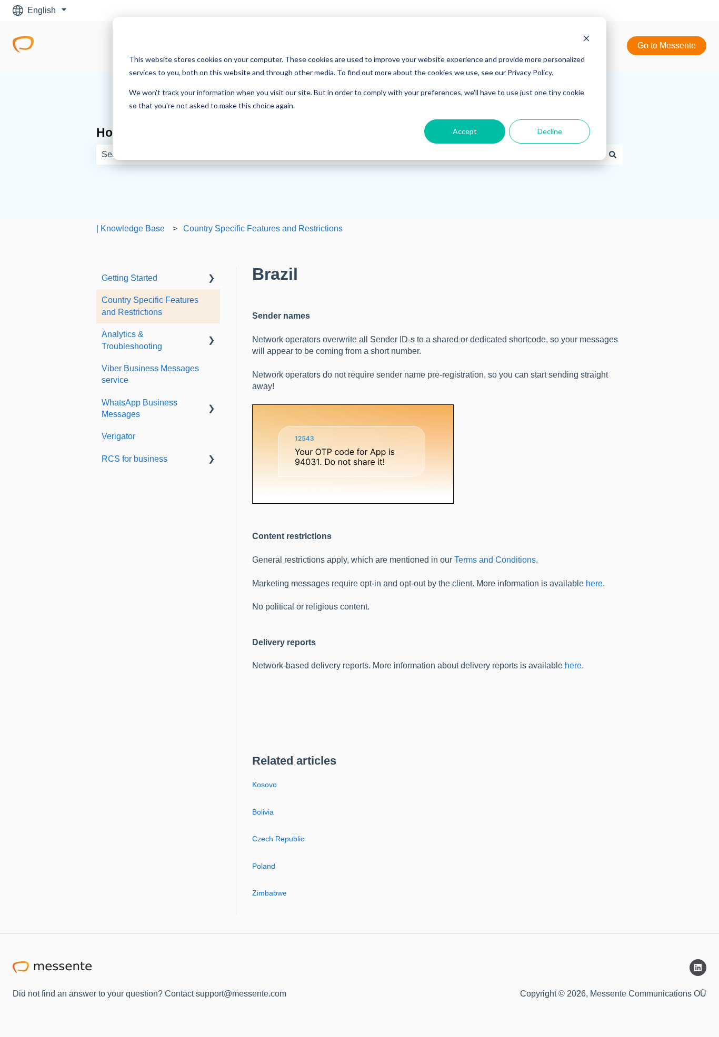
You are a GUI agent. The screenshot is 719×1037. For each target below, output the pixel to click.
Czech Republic (278, 839)
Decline (549, 131)
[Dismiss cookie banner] (586, 39)
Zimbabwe (269, 893)
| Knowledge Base (130, 228)
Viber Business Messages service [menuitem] (150, 374)
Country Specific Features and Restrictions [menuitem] (150, 306)
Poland (263, 866)
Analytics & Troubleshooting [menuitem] (132, 340)
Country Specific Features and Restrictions (263, 228)
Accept (465, 131)
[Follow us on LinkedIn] (698, 967)
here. (595, 583)
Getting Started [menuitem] (129, 277)
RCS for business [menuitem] (134, 458)
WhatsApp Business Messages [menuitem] (139, 408)
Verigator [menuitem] (118, 436)
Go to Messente (666, 45)
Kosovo (264, 784)
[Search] (613, 155)
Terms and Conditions (495, 559)
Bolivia (263, 812)
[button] (211, 279)
